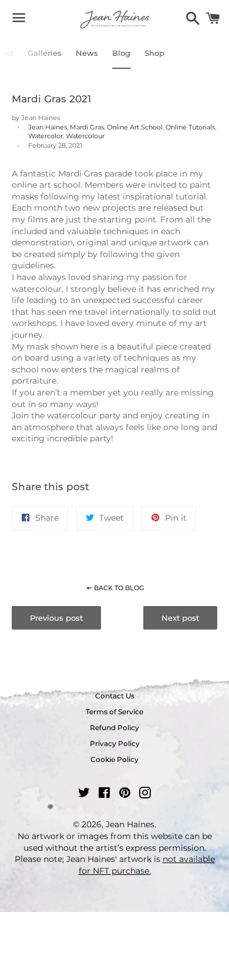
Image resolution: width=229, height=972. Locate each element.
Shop (154, 53)
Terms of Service (114, 711)
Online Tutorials (190, 127)
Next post (180, 618)
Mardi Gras (87, 127)
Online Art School (135, 127)
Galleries (45, 53)
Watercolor (45, 136)
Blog (121, 53)
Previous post (56, 618)
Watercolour (85, 136)
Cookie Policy (114, 759)
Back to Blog (118, 588)
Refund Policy (114, 727)
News (87, 53)
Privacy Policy (115, 743)
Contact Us (114, 695)
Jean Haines (47, 127)
